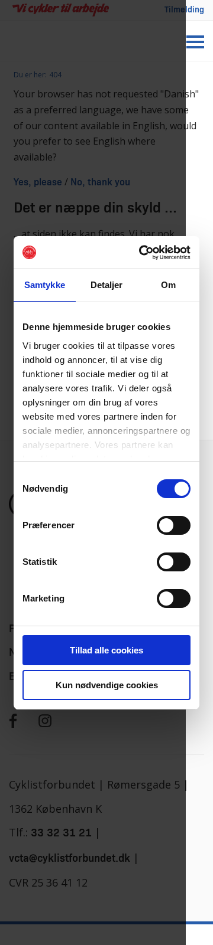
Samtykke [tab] (44, 285)
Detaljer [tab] (107, 285)
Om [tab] (168, 285)
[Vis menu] (195, 41)
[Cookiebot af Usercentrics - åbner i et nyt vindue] (144, 252)
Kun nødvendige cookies (107, 685)
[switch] (174, 525)
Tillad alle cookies (106, 650)
